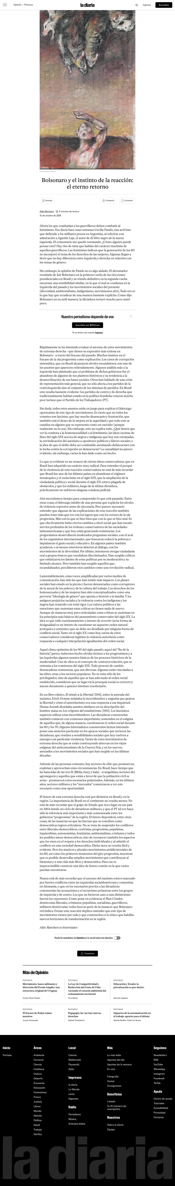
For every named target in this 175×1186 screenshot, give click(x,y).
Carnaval (38, 1059)
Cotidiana (39, 1069)
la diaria (72, 1084)
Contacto (159, 1117)
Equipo (111, 1129)
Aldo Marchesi (47, 211)
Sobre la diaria (115, 1124)
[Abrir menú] (5, 5)
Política (38, 1120)
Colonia (72, 1055)
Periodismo (74, 1114)
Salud (37, 1124)
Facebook (159, 1078)
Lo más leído (114, 1055)
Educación (39, 1087)
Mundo (37, 1111)
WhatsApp (159, 1069)
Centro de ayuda (163, 1098)
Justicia (38, 1101)
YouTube (158, 1064)
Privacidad (159, 1112)
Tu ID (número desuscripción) (116, 1108)
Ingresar (147, 5)
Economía (39, 1083)
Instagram (159, 1073)
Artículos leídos (76, 1123)
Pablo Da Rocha (134, 1020)
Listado (111, 1101)
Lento (71, 1094)
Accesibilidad (161, 1108)
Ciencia (38, 1064)
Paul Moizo (73, 998)
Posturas (28, 4)
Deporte (38, 1078)
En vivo (111, 1069)
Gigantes (73, 1098)
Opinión (17, 4)
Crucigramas (114, 1085)
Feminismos (40, 1092)
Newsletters (160, 1055)
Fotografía (113, 1076)
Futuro (37, 1097)
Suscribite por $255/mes (87, 325)
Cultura (38, 1073)
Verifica (38, 1134)
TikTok (157, 1083)
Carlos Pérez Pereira (31, 998)
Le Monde (74, 1089)
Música (72, 1119)
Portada (7, 1055)
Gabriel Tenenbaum (76, 1020)
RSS (156, 1059)
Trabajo (38, 1129)
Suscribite (164, 5)
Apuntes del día (115, 1059)
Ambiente (39, 1055)
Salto (71, 1069)
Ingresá (99, 332)
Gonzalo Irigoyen (120, 998)
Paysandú (73, 1064)
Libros (37, 1106)
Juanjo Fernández (30, 1020)
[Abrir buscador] (136, 5)
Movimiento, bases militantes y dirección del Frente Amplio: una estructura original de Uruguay (41, 987)
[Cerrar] (130, 316)
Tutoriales (159, 1103)
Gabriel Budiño (119, 1020)
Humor (111, 1081)
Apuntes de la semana (119, 1064)
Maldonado (74, 1059)
